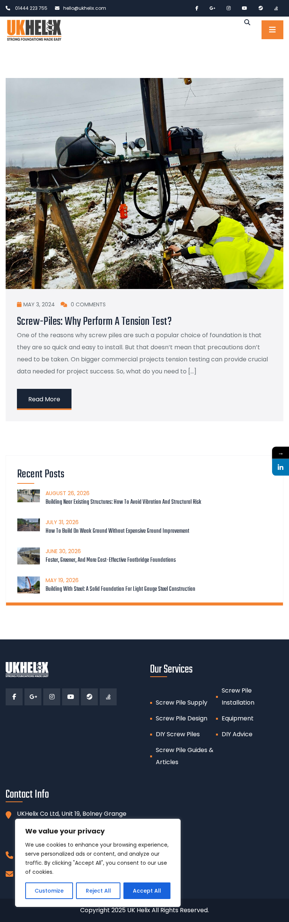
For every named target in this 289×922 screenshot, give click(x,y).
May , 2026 (62, 580)
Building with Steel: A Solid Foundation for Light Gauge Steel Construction (120, 589)
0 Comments (87, 304)
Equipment (238, 718)
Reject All (98, 890)
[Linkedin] (280, 467)
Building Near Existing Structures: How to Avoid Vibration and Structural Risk (123, 502)
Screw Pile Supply (181, 702)
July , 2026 (62, 522)
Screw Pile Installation (238, 696)
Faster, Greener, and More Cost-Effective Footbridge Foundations (111, 560)
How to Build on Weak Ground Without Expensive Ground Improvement (117, 531)
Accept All (147, 890)
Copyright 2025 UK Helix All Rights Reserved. (144, 910)
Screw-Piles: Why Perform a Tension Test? (94, 321)
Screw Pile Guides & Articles (184, 756)
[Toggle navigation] (272, 29)
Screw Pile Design (181, 718)
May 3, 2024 (39, 304)
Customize (49, 890)
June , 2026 (63, 551)
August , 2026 (68, 493)
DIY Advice (237, 734)
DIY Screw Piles (178, 734)
